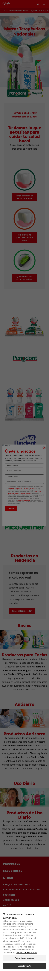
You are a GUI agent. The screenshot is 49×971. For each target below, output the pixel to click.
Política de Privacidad (26, 952)
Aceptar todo (24, 966)
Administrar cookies (24, 958)
